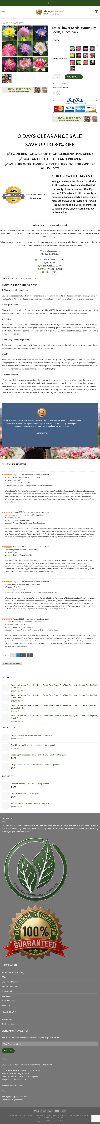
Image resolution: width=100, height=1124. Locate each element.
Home (5, 23)
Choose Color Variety (59, 58)
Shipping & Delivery (10, 982)
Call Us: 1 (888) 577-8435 (50, 3)
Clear (96, 45)
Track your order (9, 1000)
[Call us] (58, 93)
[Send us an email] (54, 93)
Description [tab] (7, 278)
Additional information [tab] (25, 278)
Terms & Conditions (10, 986)
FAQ (4, 977)
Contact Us (6, 996)
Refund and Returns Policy (13, 972)
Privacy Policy (8, 991)
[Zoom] (5, 69)
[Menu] (3, 12)
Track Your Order (9, 1024)
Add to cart (73, 77)
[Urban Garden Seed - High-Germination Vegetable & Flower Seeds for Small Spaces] (50, 12)
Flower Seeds (17, 23)
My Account (7, 1019)
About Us (6, 1005)
